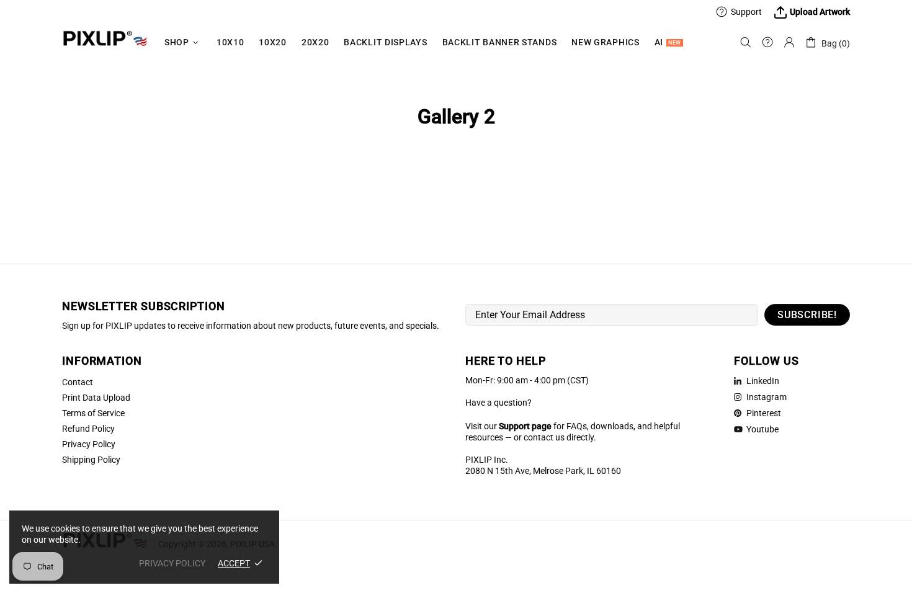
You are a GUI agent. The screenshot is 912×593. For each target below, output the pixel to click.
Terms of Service (93, 413)
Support (746, 12)
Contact (77, 382)
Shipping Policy (91, 460)
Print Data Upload (96, 398)
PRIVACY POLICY (172, 563)
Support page (525, 426)
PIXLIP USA (105, 42)
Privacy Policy (88, 444)
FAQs (576, 426)
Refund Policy (88, 429)
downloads (612, 426)
